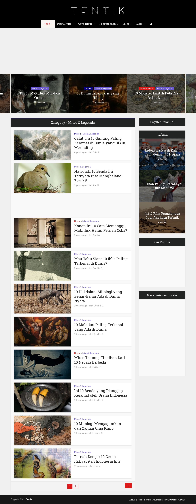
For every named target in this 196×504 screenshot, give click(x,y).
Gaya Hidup (85, 23)
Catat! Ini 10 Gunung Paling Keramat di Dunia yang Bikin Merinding (99, 143)
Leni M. (97, 466)
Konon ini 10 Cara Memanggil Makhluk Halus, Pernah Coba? (100, 228)
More (139, 23)
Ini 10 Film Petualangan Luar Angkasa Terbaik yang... (162, 217)
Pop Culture (64, 23)
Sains (126, 23)
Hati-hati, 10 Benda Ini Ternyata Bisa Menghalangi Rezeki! (98, 176)
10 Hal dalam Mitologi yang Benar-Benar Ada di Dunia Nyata (98, 296)
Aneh (46, 23)
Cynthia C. (98, 268)
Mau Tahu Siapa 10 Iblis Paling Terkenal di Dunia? (101, 261)
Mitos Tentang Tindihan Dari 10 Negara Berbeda (99, 360)
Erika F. (96, 152)
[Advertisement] (98, 50)
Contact (181, 500)
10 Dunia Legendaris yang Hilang (98, 95)
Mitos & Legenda (39, 88)
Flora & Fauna (146, 88)
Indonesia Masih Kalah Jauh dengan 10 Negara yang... (162, 154)
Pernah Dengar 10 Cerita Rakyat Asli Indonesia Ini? (97, 459)
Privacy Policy (170, 500)
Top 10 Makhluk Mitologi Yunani (39, 95)
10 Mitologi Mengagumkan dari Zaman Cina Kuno (97, 426)
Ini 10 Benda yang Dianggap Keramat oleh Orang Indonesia (100, 393)
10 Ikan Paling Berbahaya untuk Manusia (162, 186)
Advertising (157, 500)
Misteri (88, 88)
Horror (77, 221)
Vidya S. (98, 367)
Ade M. (96, 185)
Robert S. (98, 433)
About (132, 500)
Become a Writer (143, 500)
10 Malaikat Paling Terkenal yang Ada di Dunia (98, 327)
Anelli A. (96, 235)
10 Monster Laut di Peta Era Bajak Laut (156, 95)
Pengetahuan (107, 23)
